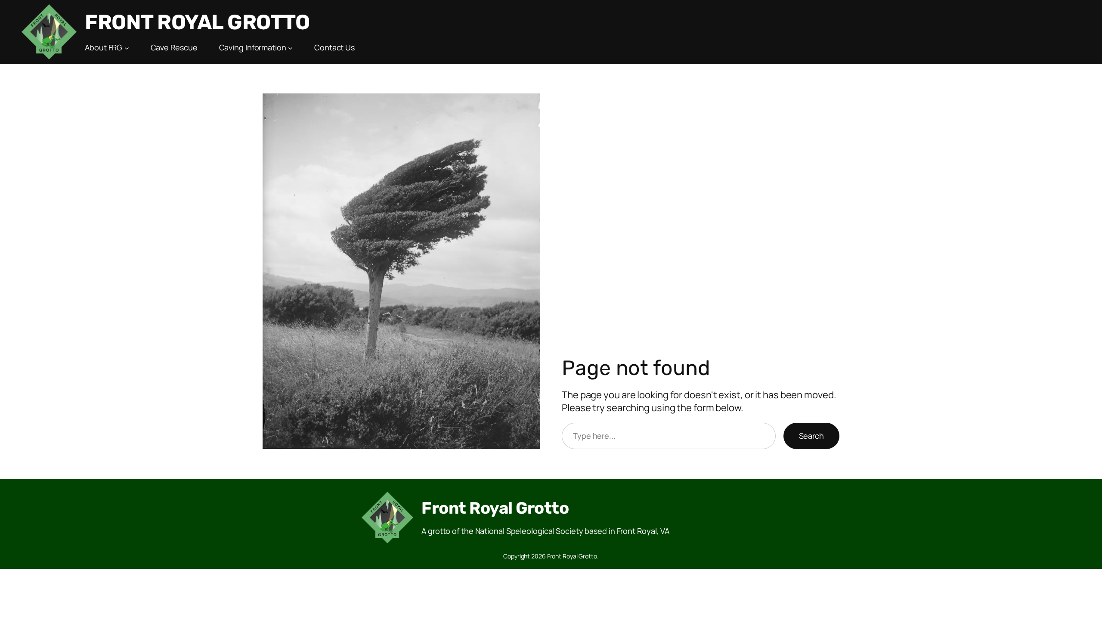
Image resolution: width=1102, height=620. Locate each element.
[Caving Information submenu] (290, 47)
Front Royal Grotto (197, 22)
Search (811, 436)
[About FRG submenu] (126, 47)
